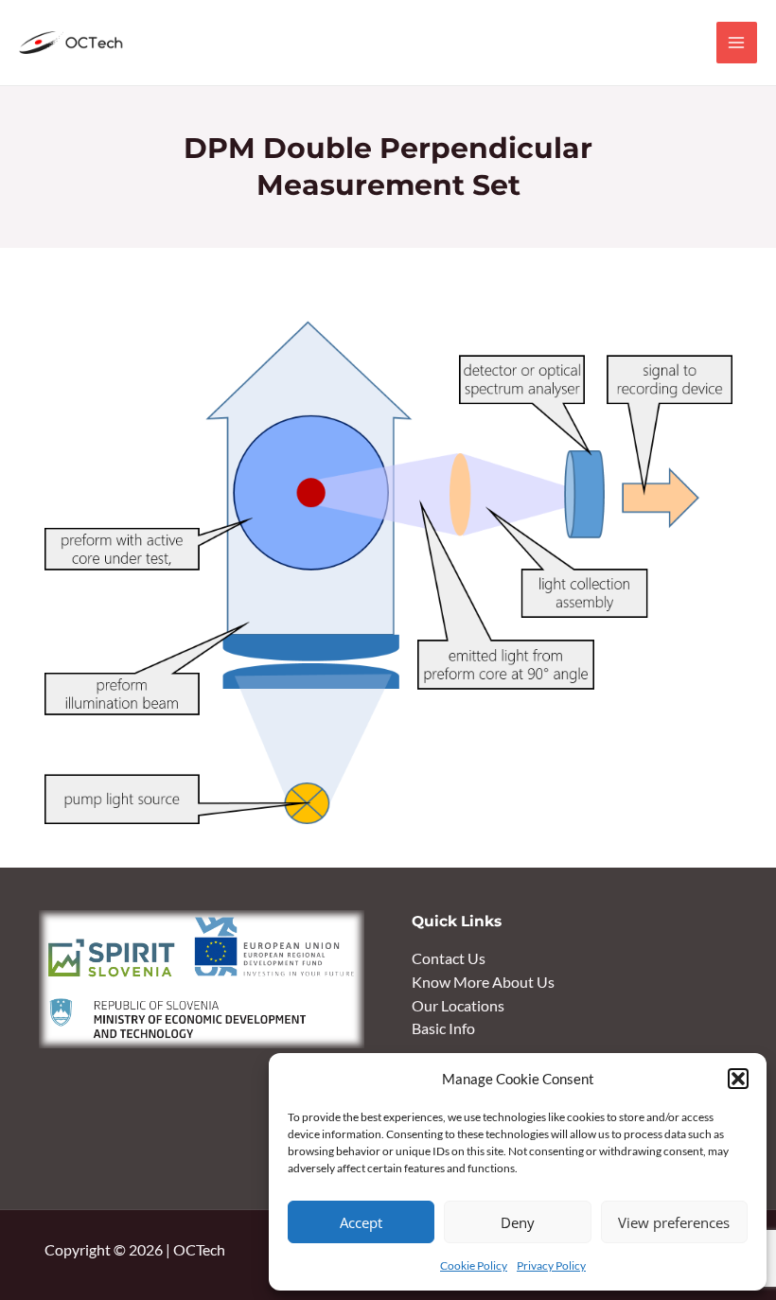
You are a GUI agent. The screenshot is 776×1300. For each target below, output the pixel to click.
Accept (361, 1222)
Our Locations (458, 1005)
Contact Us (448, 958)
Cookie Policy (473, 1265)
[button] (738, 1078)
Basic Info (443, 1028)
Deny (518, 1222)
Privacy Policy (551, 1265)
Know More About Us (483, 982)
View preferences (674, 1222)
